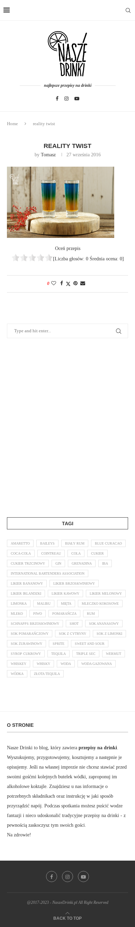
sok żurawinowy (26, 644)
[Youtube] (76, 98)
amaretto (20, 543)
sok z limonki (109, 634)
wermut (113, 654)
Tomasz (48, 154)
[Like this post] (53, 283)
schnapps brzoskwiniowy (35, 623)
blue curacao (108, 543)
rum (91, 613)
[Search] (128, 10)
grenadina (82, 563)
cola (76, 553)
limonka (19, 603)
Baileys (47, 543)
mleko (17, 613)
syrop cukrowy (26, 654)
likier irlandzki (26, 593)
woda (66, 664)
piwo (37, 613)
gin (58, 563)
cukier (97, 553)
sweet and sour (90, 644)
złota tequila (47, 674)
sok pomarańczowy (29, 634)
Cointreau (51, 553)
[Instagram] (66, 98)
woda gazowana (96, 664)
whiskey (18, 664)
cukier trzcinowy (28, 563)
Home (12, 123)
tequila (58, 654)
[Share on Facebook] (61, 283)
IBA (105, 563)
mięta (66, 603)
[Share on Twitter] (68, 284)
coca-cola (21, 553)
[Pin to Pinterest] (75, 283)
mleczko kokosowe (100, 603)
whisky (43, 664)
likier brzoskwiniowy (74, 583)
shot (74, 623)
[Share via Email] (82, 283)
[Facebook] (57, 98)
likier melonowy (106, 593)
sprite (58, 644)
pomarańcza (64, 613)
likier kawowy (65, 593)
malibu (44, 603)
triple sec (86, 654)
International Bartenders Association (47, 573)
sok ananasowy (104, 623)
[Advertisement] (67, 426)
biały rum (74, 543)
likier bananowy (27, 583)
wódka (17, 674)
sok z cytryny (72, 634)
